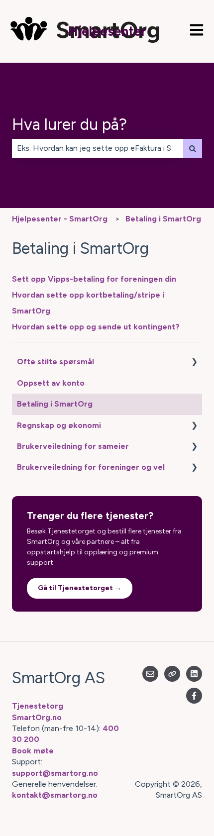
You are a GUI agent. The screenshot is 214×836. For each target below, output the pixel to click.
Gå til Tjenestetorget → (79, 588)
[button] (194, 362)
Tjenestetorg (37, 706)
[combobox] (97, 148)
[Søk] (192, 148)
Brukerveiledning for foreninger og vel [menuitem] (91, 467)
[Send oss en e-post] (150, 674)
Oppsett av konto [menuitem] (51, 383)
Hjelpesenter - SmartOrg (59, 218)
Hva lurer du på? (69, 124)
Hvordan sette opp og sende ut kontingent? (96, 326)
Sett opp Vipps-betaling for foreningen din (94, 279)
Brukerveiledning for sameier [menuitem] (73, 446)
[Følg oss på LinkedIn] (194, 674)
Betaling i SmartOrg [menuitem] (55, 404)
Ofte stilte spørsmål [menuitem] (55, 361)
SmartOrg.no (37, 717)
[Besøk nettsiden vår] (172, 674)
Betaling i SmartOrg (163, 218)
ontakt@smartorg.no (57, 795)
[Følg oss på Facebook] (194, 696)
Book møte (33, 750)
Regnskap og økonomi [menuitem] (59, 425)
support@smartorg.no (55, 773)
